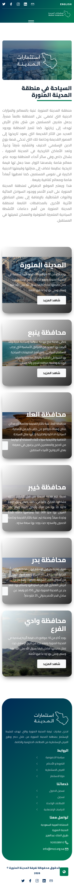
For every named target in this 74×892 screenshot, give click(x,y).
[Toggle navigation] (31, 22)
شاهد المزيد (51, 300)
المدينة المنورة (19, 867)
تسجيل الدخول (57, 791)
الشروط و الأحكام (55, 764)
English (66, 4)
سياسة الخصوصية (55, 757)
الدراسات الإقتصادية (54, 810)
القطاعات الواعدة (55, 803)
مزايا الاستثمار (57, 776)
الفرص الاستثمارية (55, 770)
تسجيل (61, 797)
